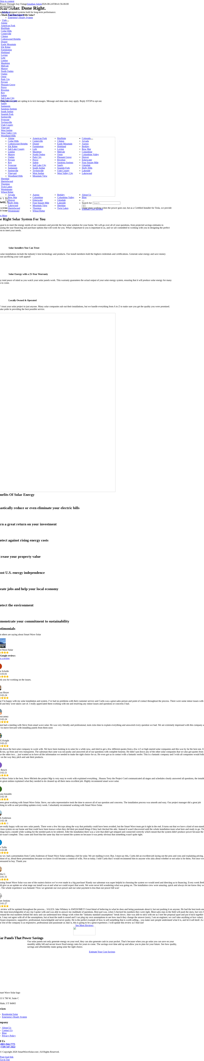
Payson (4, 82)
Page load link (6, 1057)
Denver (85, 157)
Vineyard (5, 127)
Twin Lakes (6, 186)
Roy (3, 92)
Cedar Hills (6, 31)
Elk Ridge (5, 47)
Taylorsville (6, 122)
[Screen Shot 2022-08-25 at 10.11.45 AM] (84, 934)
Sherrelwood (7, 181)
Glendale (86, 165)
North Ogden (7, 71)
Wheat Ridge (7, 192)
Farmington (6, 49)
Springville (6, 117)
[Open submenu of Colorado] (92, 139)
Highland (5, 52)
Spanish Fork (7, 114)
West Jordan (6, 130)
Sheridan (5, 178)
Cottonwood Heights (11, 39)
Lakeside (86, 170)
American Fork (8, 25)
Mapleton (5, 63)
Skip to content (7, 1)
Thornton (5, 184)
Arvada (85, 141)
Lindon (4, 60)
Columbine (87, 152)
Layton (4, 55)
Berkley (85, 146)
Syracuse (5, 119)
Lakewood (87, 173)
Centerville (6, 33)
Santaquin (5, 106)
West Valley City (9, 133)
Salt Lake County (9, 100)
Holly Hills (87, 168)
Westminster (6, 189)
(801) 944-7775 (7, 1044)
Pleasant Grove (8, 84)
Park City (5, 79)
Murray (4, 68)
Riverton (5, 90)
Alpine (4, 23)
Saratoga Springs (9, 109)
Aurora (85, 143)
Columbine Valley (90, 154)
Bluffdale (5, 28)
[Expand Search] (83, 200)
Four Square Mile (90, 162)
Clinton (4, 36)
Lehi (3, 58)
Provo (4, 87)
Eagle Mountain (8, 44)
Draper (4, 41)
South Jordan (7, 111)
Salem (4, 95)
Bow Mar (86, 149)
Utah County (7, 125)
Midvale (5, 66)
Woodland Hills (8, 135)
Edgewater (87, 160)
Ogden (4, 74)
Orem (3, 76)
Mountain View (40, 176)
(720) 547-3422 (8, 1046)
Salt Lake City (7, 98)
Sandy (4, 103)
